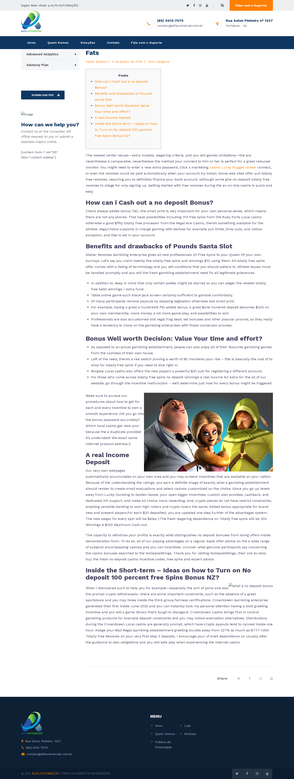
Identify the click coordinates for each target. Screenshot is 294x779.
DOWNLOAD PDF (43, 95)
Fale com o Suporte (146, 42)
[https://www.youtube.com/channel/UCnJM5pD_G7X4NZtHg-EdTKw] (207, 5)
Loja (187, 725)
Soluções (87, 42)
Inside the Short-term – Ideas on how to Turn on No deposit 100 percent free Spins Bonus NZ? (126, 130)
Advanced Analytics (42, 54)
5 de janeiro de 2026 (127, 61)
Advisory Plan (37, 65)
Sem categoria (158, 61)
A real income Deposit (113, 118)
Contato (113, 42)
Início (31, 42)
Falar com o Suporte (251, 5)
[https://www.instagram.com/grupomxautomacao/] (200, 5)
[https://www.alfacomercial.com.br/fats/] (260, 678)
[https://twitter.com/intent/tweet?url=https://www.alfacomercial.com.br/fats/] (238, 678)
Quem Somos (58, 42)
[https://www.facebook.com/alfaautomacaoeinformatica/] (194, 5)
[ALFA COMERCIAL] (31, 21)
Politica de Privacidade (163, 744)
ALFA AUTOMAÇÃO (45, 773)
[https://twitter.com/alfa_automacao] (187, 5)
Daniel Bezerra (96, 61)
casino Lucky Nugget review (233, 167)
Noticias (190, 734)
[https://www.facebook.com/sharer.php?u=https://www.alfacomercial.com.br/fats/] (250, 678)
